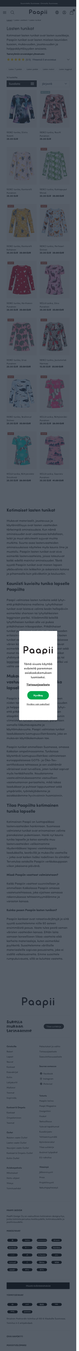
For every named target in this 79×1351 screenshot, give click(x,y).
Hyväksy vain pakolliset (38, 704)
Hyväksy (38, 695)
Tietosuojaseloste (38, 684)
